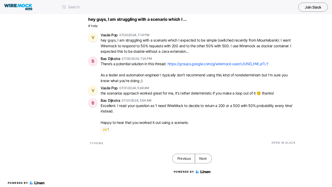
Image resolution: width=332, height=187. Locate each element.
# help (93, 26)
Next (203, 158)
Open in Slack (284, 142)
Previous (184, 158)
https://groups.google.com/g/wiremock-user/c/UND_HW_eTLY (218, 64)
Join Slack (313, 7)
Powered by (18, 182)
